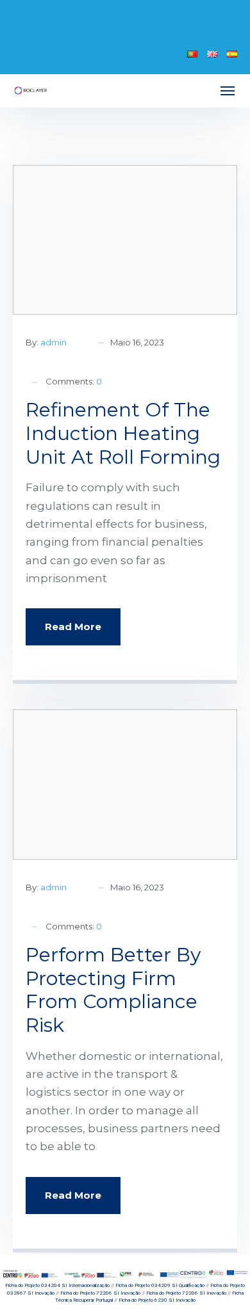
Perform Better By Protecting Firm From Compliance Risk (113, 990)
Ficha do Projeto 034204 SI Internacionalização (57, 1285)
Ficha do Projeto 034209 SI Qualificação (159, 1285)
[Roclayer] (30, 90)
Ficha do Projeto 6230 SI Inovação (157, 1300)
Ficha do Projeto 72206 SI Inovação (100, 1293)
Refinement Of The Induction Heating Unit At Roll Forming (123, 433)
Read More (73, 626)
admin (53, 342)
